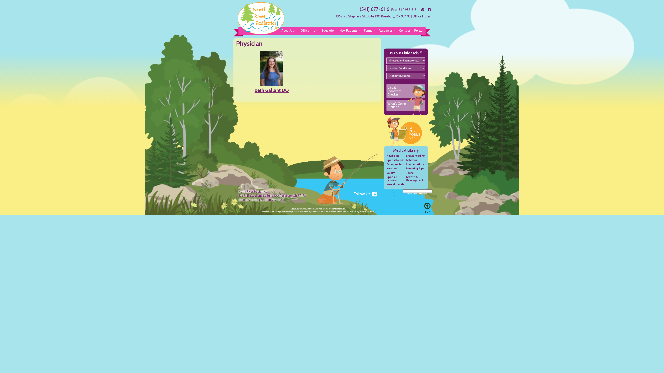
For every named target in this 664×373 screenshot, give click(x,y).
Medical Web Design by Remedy (280, 211)
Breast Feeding (415, 155)
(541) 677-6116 (374, 9)
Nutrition (392, 168)
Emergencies (394, 164)
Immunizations (415, 164)
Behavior (411, 160)
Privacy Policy (353, 211)
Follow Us (362, 194)
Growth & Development (414, 178)
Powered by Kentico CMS (311, 211)
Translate (422, 193)
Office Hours (421, 16)
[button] (309, 30)
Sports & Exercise (392, 178)
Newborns (392, 155)
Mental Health (395, 184)
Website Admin (367, 211)
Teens (410, 172)
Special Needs (395, 160)
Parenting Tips (415, 168)
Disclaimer (337, 211)
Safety (390, 172)
